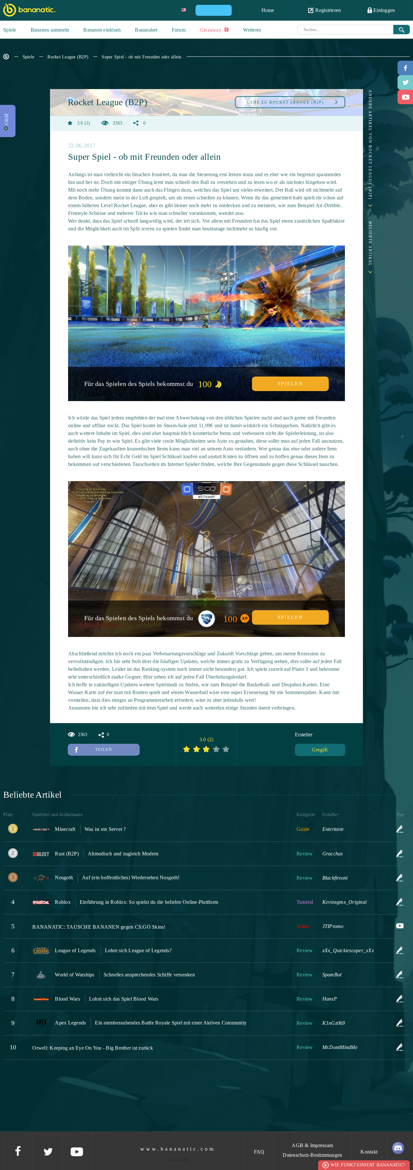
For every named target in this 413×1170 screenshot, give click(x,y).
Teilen (103, 749)
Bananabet (146, 30)
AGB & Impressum (312, 1145)
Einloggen (383, 10)
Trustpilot (178, 1159)
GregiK (320, 749)
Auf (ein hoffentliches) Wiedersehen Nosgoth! (130, 877)
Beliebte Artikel (370, 243)
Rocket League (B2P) (67, 57)
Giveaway (211, 30)
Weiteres (252, 30)
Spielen (290, 383)
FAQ (259, 1152)
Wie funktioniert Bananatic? (367, 1165)
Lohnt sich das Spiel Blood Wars (123, 999)
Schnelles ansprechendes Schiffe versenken (149, 974)
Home (267, 10)
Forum (179, 30)
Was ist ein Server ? (105, 829)
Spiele (9, 30)
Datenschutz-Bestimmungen (312, 1155)
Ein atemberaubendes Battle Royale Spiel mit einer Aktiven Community (171, 1022)
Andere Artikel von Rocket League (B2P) (370, 145)
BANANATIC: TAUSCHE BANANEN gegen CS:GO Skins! (98, 927)
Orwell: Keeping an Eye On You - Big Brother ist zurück (92, 1048)
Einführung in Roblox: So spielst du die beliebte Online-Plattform (149, 902)
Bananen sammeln (50, 30)
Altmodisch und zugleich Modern (123, 853)
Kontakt (369, 1152)
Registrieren (327, 10)
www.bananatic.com (177, 1149)
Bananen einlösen (102, 30)
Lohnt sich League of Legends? (138, 950)
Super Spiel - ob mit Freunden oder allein (141, 57)
